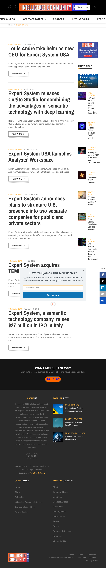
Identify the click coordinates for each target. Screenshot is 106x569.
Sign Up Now (53, 295)
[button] (53, 273)
